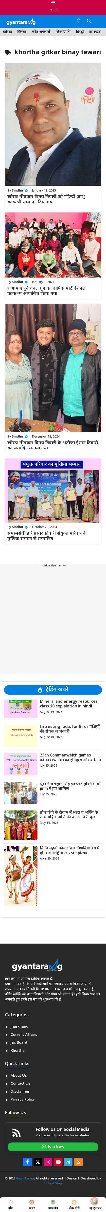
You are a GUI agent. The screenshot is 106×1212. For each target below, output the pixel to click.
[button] (89, 21)
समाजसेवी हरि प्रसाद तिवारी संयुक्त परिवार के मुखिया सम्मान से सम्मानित (47, 536)
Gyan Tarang (25, 1179)
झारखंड (95, 32)
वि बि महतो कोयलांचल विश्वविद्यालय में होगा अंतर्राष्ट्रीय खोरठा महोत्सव (69, 851)
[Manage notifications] (94, 1201)
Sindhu (17, 191)
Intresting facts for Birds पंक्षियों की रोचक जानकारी (70, 729)
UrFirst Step (53, 1183)
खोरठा (7, 32)
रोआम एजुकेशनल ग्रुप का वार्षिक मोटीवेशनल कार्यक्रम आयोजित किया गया (46, 291)
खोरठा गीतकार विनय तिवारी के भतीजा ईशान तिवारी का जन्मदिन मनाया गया (52, 445)
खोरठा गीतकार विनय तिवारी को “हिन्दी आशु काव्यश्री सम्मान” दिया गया (46, 199)
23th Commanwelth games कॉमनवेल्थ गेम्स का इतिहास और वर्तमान (70, 758)
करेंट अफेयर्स (41, 32)
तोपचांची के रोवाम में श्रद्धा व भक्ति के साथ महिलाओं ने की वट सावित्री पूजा (69, 815)
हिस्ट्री (80, 32)
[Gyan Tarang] (20, 21)
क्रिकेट (21, 32)
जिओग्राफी (63, 32)
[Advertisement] (53, 621)
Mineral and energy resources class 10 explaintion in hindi (69, 704)
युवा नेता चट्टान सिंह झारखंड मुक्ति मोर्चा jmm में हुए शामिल (70, 786)
